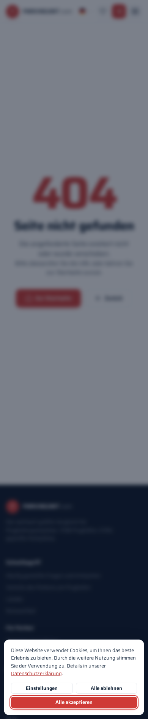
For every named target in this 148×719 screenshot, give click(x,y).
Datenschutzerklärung (36, 673)
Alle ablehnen (106, 688)
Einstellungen (42, 688)
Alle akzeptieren (74, 702)
